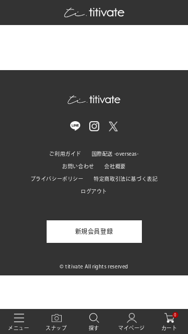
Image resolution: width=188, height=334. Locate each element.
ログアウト (94, 191)
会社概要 (114, 166)
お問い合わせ (78, 166)
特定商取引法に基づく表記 (125, 178)
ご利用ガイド (65, 153)
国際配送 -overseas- (115, 153)
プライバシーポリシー (57, 178)
